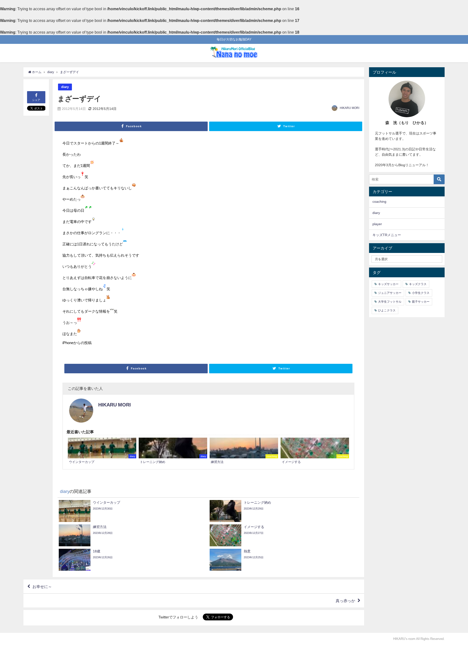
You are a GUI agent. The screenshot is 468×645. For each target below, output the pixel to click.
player (377, 224)
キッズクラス (418, 284)
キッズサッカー (388, 284)
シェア (36, 99)
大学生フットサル (389, 301)
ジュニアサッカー (389, 292)
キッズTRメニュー (386, 235)
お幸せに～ (42, 586)
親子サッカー (420, 301)
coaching (379, 201)
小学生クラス (420, 292)
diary (65, 86)
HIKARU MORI (349, 107)
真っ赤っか (345, 601)
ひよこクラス (387, 310)
